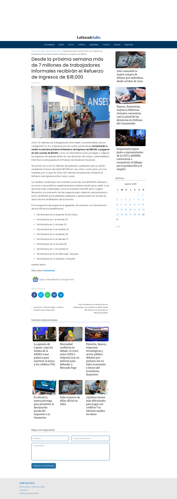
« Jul (117, 226)
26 (126, 214)
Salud (61, 44)
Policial (117, 44)
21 (134, 209)
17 (117, 209)
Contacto (23, 490)
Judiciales (93, 44)
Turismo (106, 44)
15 (139, 204)
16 (143, 204)
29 (139, 214)
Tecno (71, 44)
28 (135, 214)
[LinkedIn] (54, 295)
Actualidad (49, 44)
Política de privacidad (28, 493)
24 (117, 214)
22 (139, 209)
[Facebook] (34, 295)
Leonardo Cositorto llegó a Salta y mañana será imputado (48, 308)
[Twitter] (41, 295)
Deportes (128, 44)
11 (121, 204)
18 (121, 209)
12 (126, 204)
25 (122, 214)
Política (81, 44)
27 (130, 214)
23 (143, 209)
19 (126, 209)
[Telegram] (61, 295)
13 (130, 204)
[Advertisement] (72, 17)
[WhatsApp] (47, 295)
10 (117, 204)
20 (130, 209)
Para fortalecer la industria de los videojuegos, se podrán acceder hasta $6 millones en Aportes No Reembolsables (90, 308)
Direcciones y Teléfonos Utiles (32, 487)
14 (134, 204)
